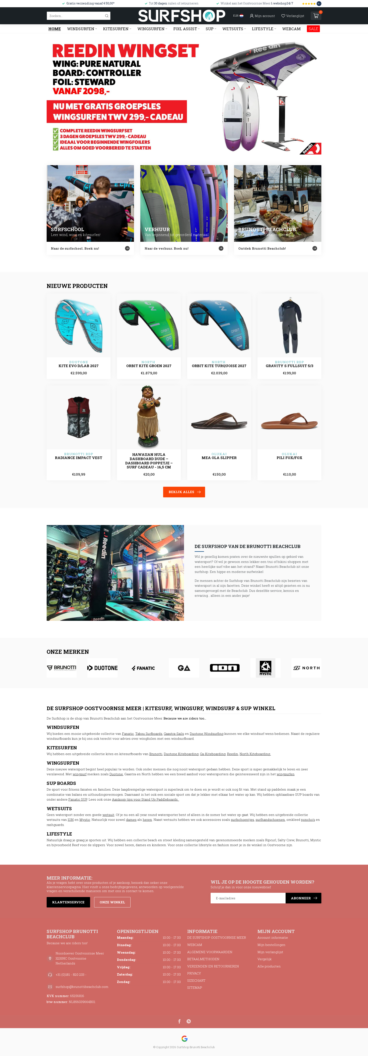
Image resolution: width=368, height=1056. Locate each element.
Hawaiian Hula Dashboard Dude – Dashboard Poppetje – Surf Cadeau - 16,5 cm (149, 460)
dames (131, 819)
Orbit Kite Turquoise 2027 (219, 366)
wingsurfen (286, 774)
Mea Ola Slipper (219, 458)
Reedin (232, 754)
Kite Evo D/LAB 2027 (79, 366)
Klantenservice (68, 902)
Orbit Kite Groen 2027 (148, 366)
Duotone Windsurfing (206, 733)
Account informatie (272, 937)
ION (71, 819)
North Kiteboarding (255, 754)
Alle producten (269, 966)
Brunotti (155, 754)
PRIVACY (194, 973)
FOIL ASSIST (185, 28)
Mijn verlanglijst (270, 952)
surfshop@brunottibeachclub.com (82, 986)
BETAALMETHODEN (203, 959)
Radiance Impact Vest (78, 458)
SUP (210, 28)
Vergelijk (264, 959)
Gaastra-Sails (174, 733)
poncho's (308, 819)
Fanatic (128, 733)
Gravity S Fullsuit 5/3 (289, 366)
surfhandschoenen (270, 819)
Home (54, 28)
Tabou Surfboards (148, 733)
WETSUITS (232, 28)
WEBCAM (291, 28)
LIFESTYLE (262, 28)
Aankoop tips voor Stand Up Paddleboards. (145, 799)
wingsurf (79, 774)
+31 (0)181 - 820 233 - (71, 974)
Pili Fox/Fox (289, 458)
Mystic (84, 819)
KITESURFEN (116, 28)
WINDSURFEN (80, 28)
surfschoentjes (242, 819)
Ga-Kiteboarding (213, 754)
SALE (313, 28)
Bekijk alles (181, 492)
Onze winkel (112, 902)
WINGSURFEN (151, 28)
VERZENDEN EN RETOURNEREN (213, 966)
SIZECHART (196, 980)
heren (147, 819)
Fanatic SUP (77, 799)
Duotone (116, 774)
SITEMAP (194, 987)
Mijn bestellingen (271, 945)
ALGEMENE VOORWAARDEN (209, 952)
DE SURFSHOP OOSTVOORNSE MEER (216, 937)
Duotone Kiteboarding (181, 754)
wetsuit (108, 815)
